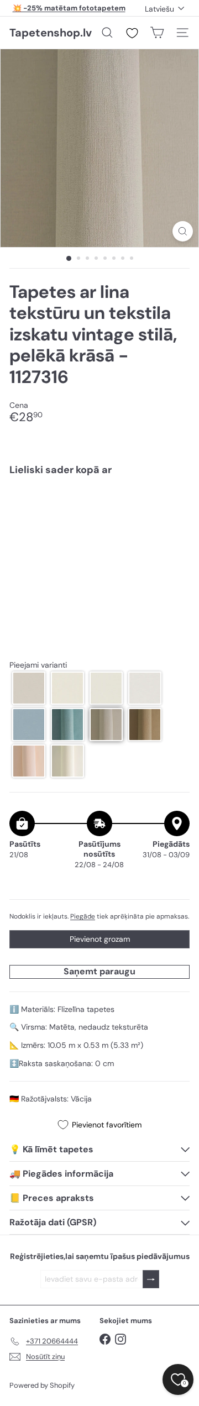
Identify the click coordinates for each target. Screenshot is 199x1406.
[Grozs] (157, 33)
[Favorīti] (132, 33)
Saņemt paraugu (99, 971)
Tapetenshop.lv (50, 32)
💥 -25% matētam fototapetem (69, 8)
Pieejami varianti (38, 665)
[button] (28, 688)
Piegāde (82, 916)
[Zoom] (182, 231)
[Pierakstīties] (151, 1279)
